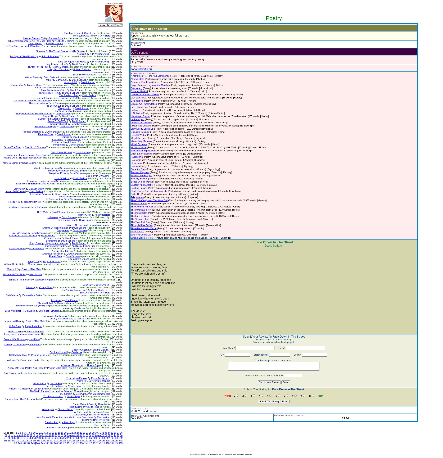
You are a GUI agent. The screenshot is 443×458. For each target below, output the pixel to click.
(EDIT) (138, 26)
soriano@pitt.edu (141, 69)
